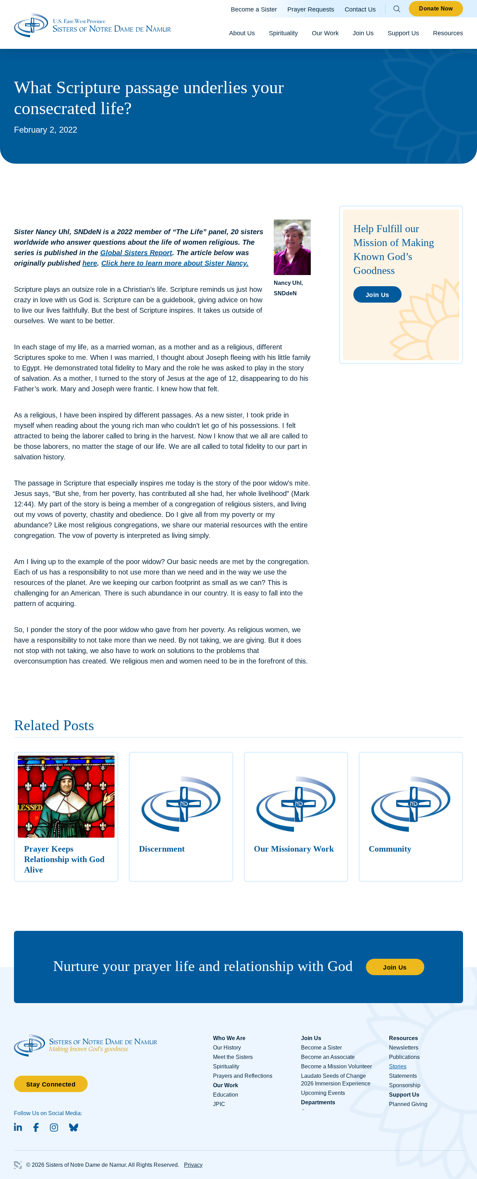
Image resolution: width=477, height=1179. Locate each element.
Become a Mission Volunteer (336, 1066)
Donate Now (436, 9)
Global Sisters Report (136, 253)
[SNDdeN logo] (85, 1038)
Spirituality (283, 33)
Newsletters (403, 1048)
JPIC (219, 1104)
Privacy (193, 1165)
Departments (318, 1102)
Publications (404, 1057)
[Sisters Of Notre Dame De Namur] (92, 24)
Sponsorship (404, 1085)
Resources (448, 33)
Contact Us (360, 9)
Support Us (403, 33)
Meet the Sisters (233, 1057)
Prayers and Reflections (242, 1076)
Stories (397, 1066)
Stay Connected (50, 1084)
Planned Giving (408, 1104)
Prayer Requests (310, 9)
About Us (242, 33)
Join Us (363, 33)
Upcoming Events (323, 1093)
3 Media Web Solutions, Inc (18, 1165)
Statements (403, 1076)
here (89, 263)
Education (225, 1095)
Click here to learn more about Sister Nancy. (175, 263)
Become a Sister (254, 9)
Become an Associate (328, 1057)
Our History (227, 1048)
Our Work (325, 33)
